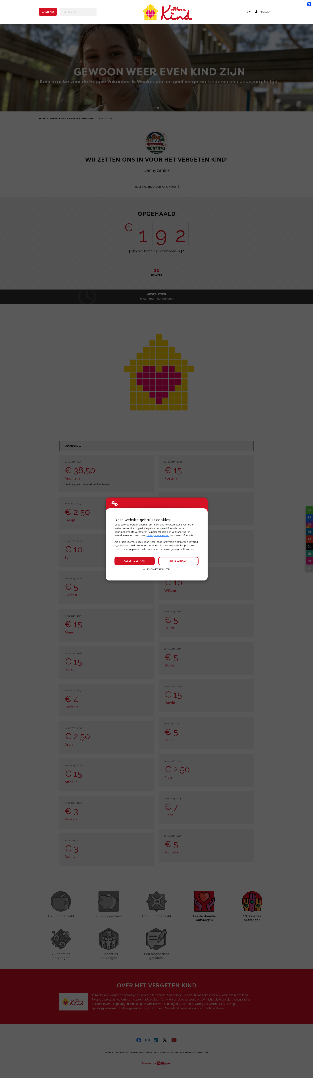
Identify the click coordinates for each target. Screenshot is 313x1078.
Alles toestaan (134, 561)
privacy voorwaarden (157, 535)
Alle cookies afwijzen (156, 569)
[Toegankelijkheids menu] (309, 4)
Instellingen (178, 561)
